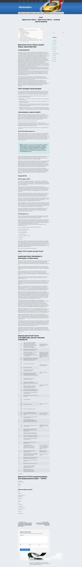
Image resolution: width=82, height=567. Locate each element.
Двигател (55, 40)
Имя (20, 544)
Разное (55, 55)
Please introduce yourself (25, 41)
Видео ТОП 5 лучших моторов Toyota (25, 37)
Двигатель (41, 17)
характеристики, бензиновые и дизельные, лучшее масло (28, 38)
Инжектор (55, 47)
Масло (55, 49)
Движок (55, 44)
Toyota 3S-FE (22, 34)
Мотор (55, 51)
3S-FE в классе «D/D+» (25, 35)
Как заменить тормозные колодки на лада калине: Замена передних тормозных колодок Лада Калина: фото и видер (25, 524)
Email (30, 544)
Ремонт (55, 57)
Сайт (39, 544)
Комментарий (21, 535)
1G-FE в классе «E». (24, 36)
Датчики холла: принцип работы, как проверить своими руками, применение (43, 523)
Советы (55, 59)
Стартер (55, 61)
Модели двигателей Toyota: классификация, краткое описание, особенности (30, 39)
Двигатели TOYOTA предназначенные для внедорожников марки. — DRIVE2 (30, 40)
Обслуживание (56, 53)
